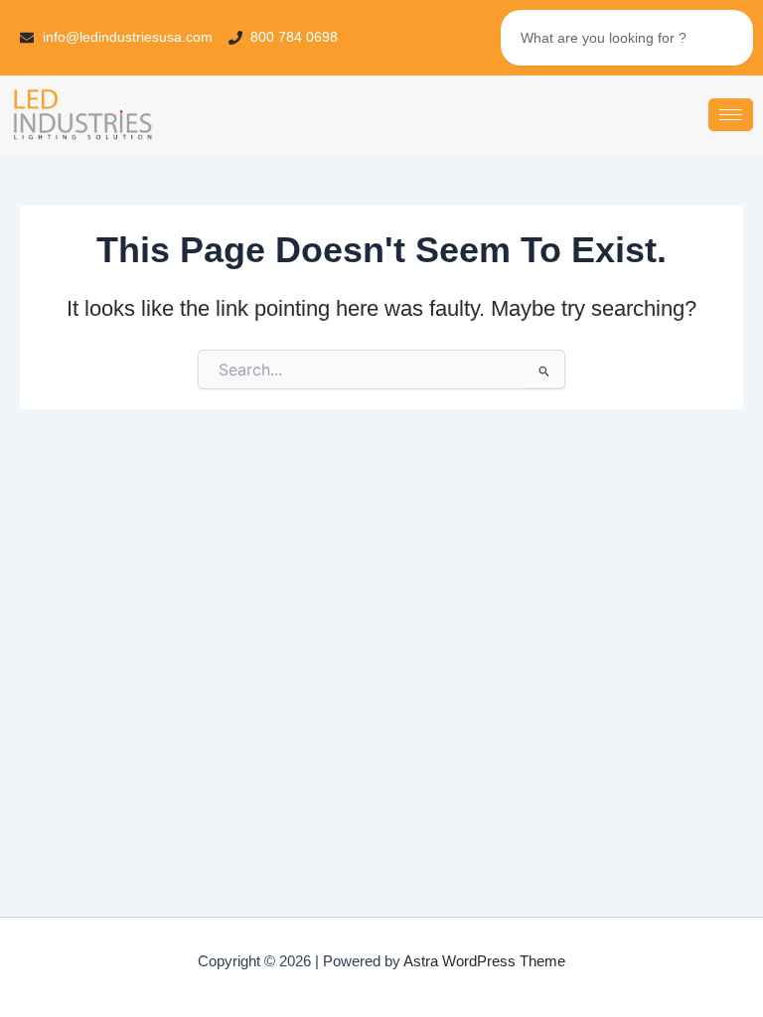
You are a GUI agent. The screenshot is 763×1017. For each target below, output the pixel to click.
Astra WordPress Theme (484, 961)
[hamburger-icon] (730, 114)
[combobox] (627, 38)
